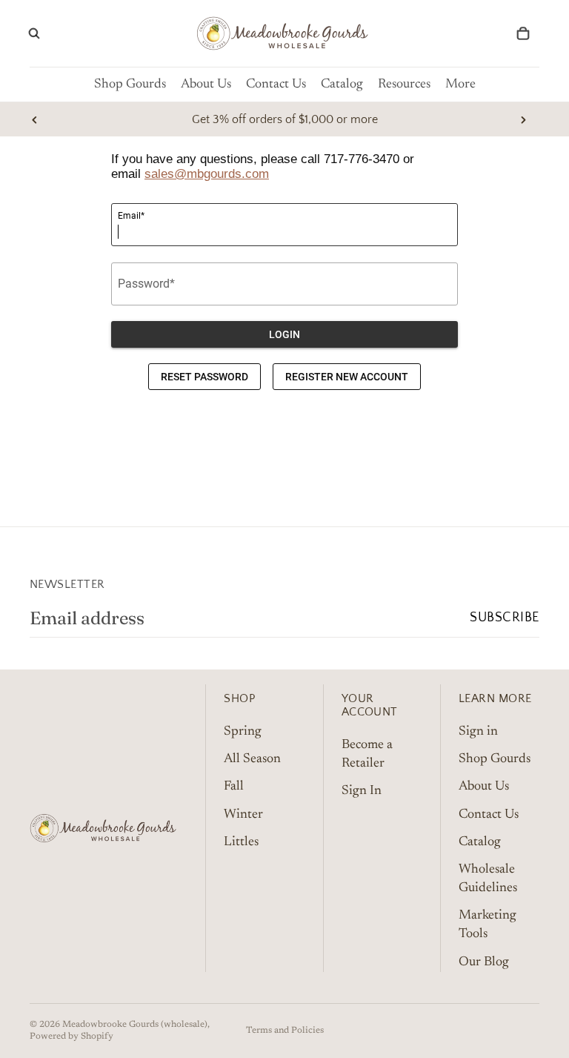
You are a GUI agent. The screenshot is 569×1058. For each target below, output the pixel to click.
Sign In (362, 791)
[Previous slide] (35, 119)
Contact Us (489, 814)
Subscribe (504, 617)
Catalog (480, 841)
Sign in (478, 731)
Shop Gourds (494, 759)
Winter (243, 814)
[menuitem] (460, 85)
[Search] (34, 33)
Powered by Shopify (71, 1036)
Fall (234, 786)
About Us (484, 786)
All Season (252, 759)
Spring (243, 731)
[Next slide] (523, 119)
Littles (241, 841)
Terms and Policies (285, 1030)
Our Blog (484, 961)
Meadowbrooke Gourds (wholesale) (134, 1024)
